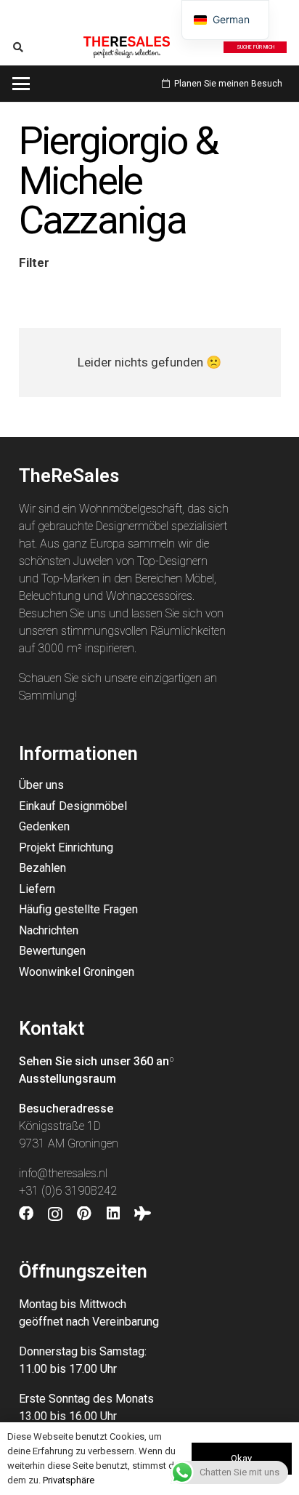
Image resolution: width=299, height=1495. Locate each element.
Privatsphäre (68, 1480)
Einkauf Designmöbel (73, 806)
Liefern (37, 889)
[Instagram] (55, 1214)
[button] (18, 47)
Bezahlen (42, 868)
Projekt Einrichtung (66, 847)
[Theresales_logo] (126, 47)
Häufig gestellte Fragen (78, 909)
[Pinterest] (84, 1213)
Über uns (41, 785)
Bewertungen (52, 951)
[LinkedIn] (113, 1213)
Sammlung (47, 695)
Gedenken (44, 826)
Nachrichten (48, 930)
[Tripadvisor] (142, 1213)
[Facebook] (26, 1213)
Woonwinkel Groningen (76, 972)
